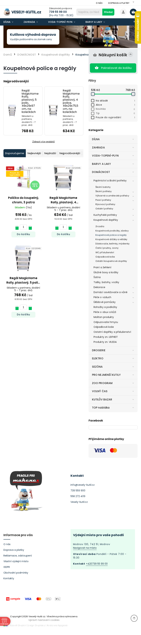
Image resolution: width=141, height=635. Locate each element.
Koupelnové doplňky (106, 220)
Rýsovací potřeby (105, 204)
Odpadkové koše (105, 256)
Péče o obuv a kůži (105, 312)
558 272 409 (77, 496)
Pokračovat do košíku (116, 68)
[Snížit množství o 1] (16, 227)
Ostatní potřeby (104, 208)
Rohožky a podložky (105, 307)
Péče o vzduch (102, 297)
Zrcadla (99, 226)
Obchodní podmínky (15, 572)
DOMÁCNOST (101, 172)
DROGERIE (98, 350)
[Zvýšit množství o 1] (30, 227)
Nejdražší (50, 153)
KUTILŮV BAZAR (102, 399)
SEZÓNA (97, 367)
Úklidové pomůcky (105, 302)
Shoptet (22, 625)
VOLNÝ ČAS (99, 391)
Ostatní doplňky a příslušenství (112, 332)
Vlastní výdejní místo (16, 561)
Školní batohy (103, 187)
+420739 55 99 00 (97, 563)
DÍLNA (96, 139)
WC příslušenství (104, 252)
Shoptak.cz (40, 625)
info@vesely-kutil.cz (82, 485)
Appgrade (63, 625)
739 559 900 (77, 490)
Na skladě (115, 100)
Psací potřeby (103, 199)
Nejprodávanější (69, 153)
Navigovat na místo (85, 548)
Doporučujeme (14, 153)
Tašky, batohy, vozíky (106, 282)
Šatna (97, 277)
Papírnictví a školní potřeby (110, 180)
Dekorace (99, 287)
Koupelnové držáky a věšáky (111, 239)
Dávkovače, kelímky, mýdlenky (112, 243)
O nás (99, 3)
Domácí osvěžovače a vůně (110, 292)
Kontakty (8, 578)
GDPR (6, 567)
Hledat (108, 12)
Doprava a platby (118, 3)
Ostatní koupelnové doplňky (111, 261)
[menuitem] (10, 22)
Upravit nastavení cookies (44, 620)
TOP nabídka (101, 407)
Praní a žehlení (102, 267)
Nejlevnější (34, 153)
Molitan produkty (104, 317)
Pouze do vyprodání (115, 117)
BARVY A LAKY (101, 164)
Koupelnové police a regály (111, 235)
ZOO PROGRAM (102, 383)
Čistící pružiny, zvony (106, 247)
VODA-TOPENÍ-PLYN (105, 155)
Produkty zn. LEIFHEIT (106, 337)
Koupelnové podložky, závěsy (112, 230)
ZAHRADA (98, 147)
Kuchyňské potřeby (105, 215)
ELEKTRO (97, 358)
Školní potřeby (103, 191)
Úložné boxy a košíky (106, 272)
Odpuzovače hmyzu (106, 322)
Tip (115, 113)
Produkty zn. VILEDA (105, 342)
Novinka (115, 109)
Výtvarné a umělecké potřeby (112, 195)
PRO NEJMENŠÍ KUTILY (106, 375)
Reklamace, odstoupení (17, 555)
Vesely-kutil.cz (79, 502)
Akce (115, 104)
